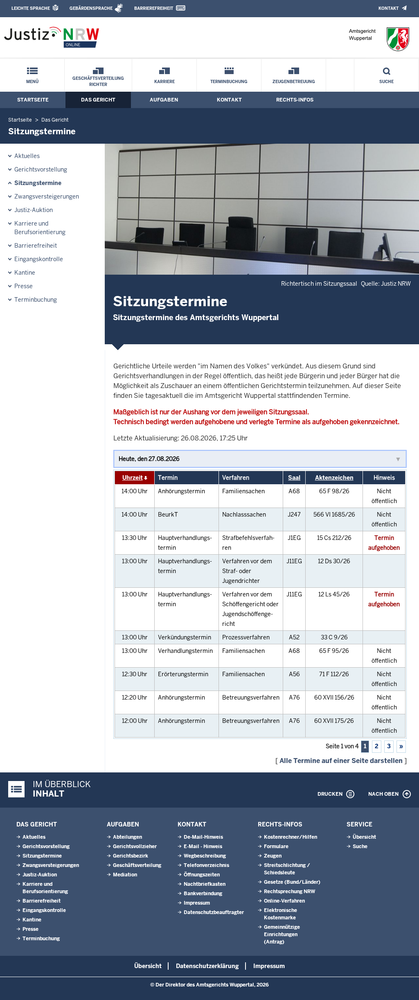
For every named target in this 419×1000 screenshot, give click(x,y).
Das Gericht (98, 100)
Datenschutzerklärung (207, 966)
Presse (23, 286)
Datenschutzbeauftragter (214, 912)
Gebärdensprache (91, 8)
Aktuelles (27, 156)
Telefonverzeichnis (206, 865)
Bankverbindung (203, 893)
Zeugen (273, 856)
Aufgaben (164, 100)
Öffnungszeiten (202, 874)
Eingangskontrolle (38, 259)
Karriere (164, 81)
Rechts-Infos (294, 100)
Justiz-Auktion (33, 210)
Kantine (24, 272)
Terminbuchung (229, 81)
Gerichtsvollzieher (135, 846)
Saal (294, 477)
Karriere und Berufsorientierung (39, 228)
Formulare (276, 846)
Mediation (125, 874)
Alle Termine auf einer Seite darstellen (341, 760)
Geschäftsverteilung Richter (98, 81)
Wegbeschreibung (205, 856)
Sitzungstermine (37, 183)
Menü (32, 81)
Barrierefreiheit (153, 8)
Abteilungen (127, 837)
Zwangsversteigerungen (46, 196)
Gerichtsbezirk (130, 856)
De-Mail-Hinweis (203, 837)
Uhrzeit (132, 477)
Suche (386, 81)
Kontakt (388, 8)
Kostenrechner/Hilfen (290, 837)
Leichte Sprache (30, 8)
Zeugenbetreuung (294, 81)
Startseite (33, 100)
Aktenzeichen (334, 477)
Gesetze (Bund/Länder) (292, 882)
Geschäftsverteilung (137, 865)
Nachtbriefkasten (204, 884)
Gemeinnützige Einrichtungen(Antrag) (282, 934)
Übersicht (364, 837)
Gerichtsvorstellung (40, 169)
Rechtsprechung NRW (289, 891)
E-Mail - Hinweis (203, 846)
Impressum (197, 903)
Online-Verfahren (284, 901)
